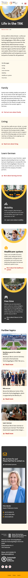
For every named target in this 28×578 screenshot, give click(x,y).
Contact (9, 575)
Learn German (5, 71)
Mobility (4, 73)
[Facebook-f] (2, 566)
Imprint (18, 575)
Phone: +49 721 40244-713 (8, 552)
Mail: (7, 554)
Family (3, 66)
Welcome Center (4, 29)
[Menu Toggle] (25, 3)
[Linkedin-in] (10, 566)
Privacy (14, 575)
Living (3, 68)
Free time (4, 78)
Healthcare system (7, 75)
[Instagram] (6, 566)
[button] (22, 3)
